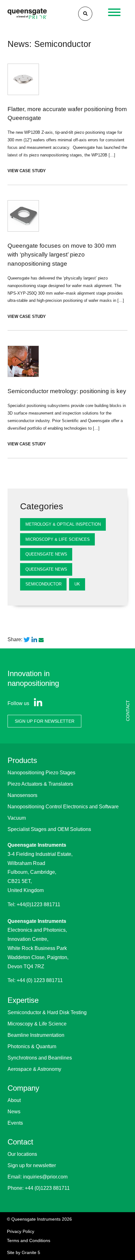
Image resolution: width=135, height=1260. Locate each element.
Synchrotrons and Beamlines (40, 1057)
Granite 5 (31, 1252)
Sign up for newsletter (32, 1165)
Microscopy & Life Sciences (57, 539)
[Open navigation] (114, 14)
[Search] (85, 14)
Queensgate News (46, 554)
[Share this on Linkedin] (34, 640)
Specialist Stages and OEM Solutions (49, 829)
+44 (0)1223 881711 (47, 1188)
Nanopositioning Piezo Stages (41, 772)
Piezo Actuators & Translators (40, 784)
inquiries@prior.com (45, 1176)
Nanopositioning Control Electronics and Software (63, 806)
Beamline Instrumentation (36, 1035)
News (14, 1111)
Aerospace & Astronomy (34, 1069)
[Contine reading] (67, 124)
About (14, 1100)
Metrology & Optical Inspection (63, 524)
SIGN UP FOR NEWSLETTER (44, 721)
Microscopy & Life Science (37, 1023)
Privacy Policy (20, 1231)
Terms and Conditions (28, 1240)
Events (15, 1123)
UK (77, 584)
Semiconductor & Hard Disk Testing (47, 1012)
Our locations (22, 1154)
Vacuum (17, 818)
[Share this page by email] (42, 639)
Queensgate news (46, 569)
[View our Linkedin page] (36, 703)
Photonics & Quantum (32, 1046)
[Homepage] (27, 13)
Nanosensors (22, 795)
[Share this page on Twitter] (27, 639)
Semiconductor (43, 584)
